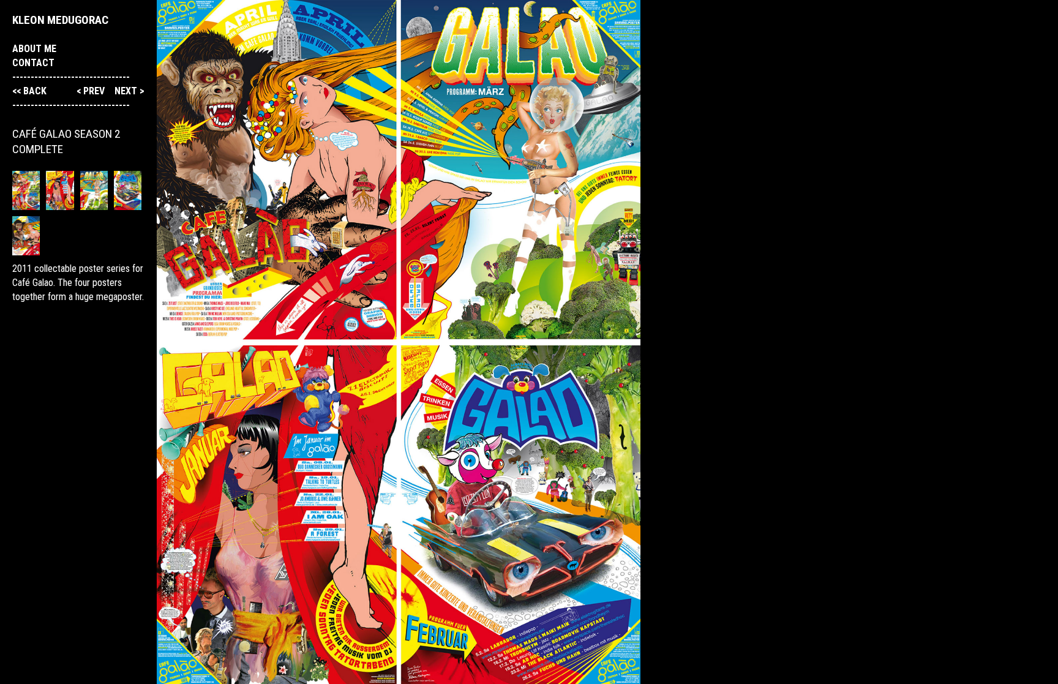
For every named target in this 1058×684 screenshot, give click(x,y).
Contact (33, 63)
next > (129, 91)
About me (34, 48)
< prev (92, 91)
